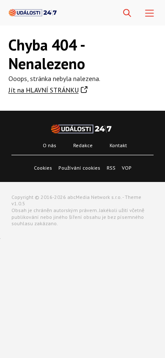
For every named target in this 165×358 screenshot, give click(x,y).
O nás (49, 145)
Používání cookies (79, 168)
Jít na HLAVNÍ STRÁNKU (43, 90)
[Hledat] (127, 13)
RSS (111, 168)
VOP (127, 168)
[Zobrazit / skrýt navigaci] (150, 13)
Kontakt (118, 145)
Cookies (43, 168)
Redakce (83, 145)
